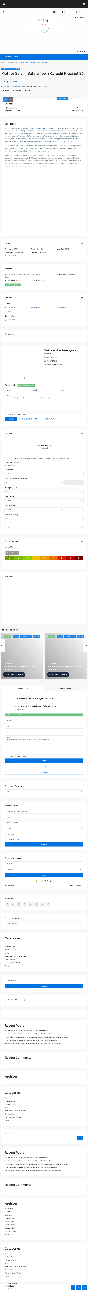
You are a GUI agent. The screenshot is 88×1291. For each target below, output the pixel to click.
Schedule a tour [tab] (65, 688)
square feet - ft (12, 924)
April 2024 (8, 1212)
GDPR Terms (22, 414)
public (7, 953)
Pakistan (19, 280)
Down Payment (9, 506)
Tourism (7, 966)
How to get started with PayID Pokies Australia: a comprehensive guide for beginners (33, 1043)
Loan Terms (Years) (11, 515)
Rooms (9, 828)
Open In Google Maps (13, 285)
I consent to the (16, 414)
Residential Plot (12, 63)
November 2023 (10, 1225)
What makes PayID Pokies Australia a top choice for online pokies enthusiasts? (31, 1040)
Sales (4, 69)
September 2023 (10, 1231)
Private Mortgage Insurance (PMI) (16, 478)
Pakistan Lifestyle (10, 950)
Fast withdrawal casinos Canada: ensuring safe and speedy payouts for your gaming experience (36, 1037)
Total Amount (9, 497)
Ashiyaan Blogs (10, 947)
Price (8, 817)
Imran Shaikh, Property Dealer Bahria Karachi (35, 706)
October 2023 (9, 1228)
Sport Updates (10, 959)
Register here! (9, 885)
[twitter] (18, 904)
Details (8, 243)
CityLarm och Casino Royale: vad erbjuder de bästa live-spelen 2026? (27, 1031)
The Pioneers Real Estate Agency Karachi (34, 698)
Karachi (30, 87)
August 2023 (9, 1234)
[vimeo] (42, 904)
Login (44, 875)
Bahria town (40, 128)
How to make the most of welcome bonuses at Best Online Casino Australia (30, 1034)
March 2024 (8, 1215)
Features (8, 297)
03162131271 (52, 361)
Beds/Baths (10, 834)
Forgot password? (76, 885)
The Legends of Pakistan (13, 963)
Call (30, 419)
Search (44, 844)
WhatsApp (52, 419)
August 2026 (9, 1209)
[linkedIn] (30, 904)
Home (3, 63)
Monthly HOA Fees (10, 488)
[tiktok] (13, 904)
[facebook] (7, 904)
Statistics (9, 577)
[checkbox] (6, 414)
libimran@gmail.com (54, 365)
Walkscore (9, 334)
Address (8, 269)
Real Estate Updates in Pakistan (15, 956)
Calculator (9, 433)
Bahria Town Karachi (40, 87)
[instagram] (48, 904)
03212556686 (52, 357)
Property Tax (9, 469)
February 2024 (9, 1218)
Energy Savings (11, 541)
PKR (8, 792)
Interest (7, 524)
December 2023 (10, 1221)
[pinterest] (36, 904)
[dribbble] (24, 904)
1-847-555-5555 (12, 1000)
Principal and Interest (11, 462)
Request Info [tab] (23, 688)
